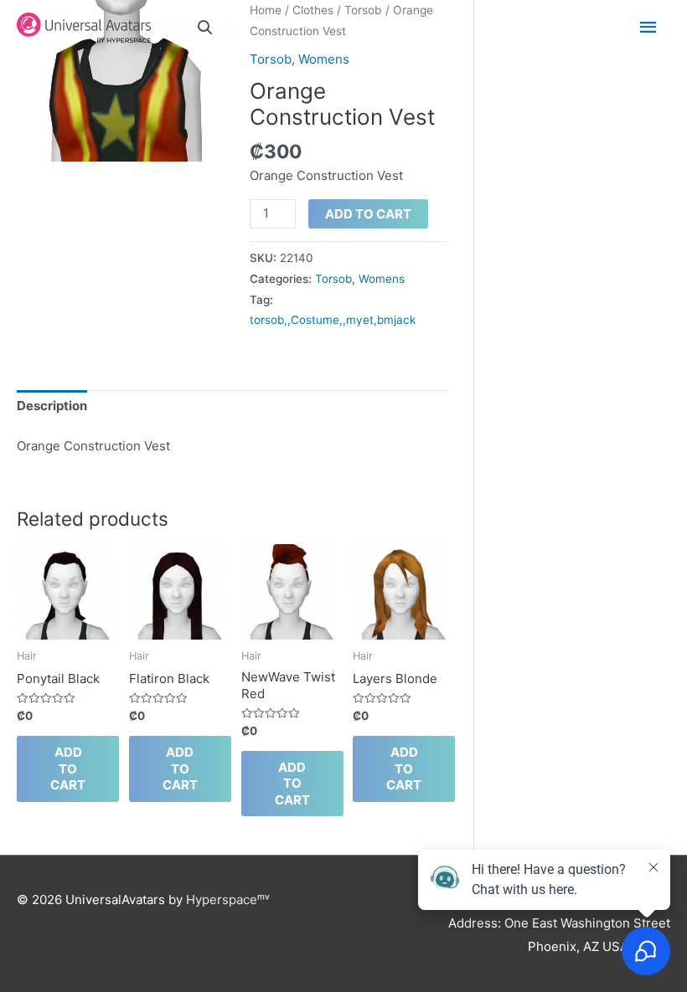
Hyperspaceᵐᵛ (228, 899)
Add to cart (368, 214)
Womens (323, 59)
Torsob (271, 59)
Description (52, 406)
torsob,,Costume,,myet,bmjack (333, 319)
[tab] (52, 407)
